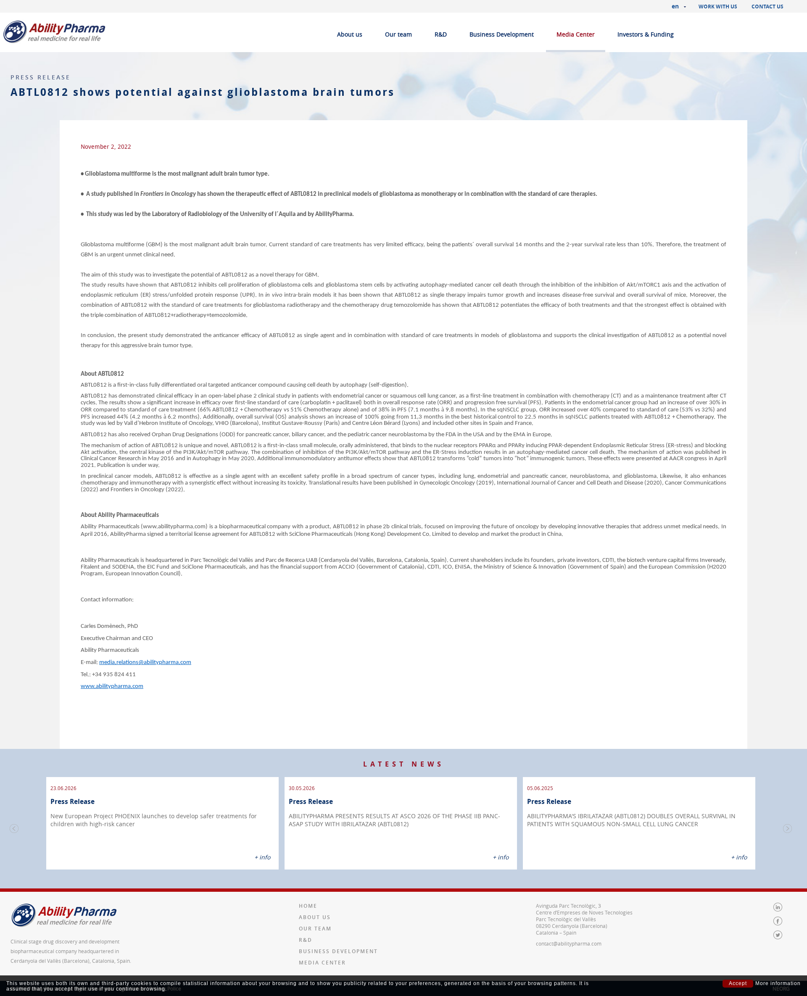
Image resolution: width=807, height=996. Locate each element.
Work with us (718, 6)
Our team (398, 34)
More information (778, 983)
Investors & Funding (645, 34)
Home (308, 905)
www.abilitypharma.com (112, 686)
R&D (441, 34)
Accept (738, 983)
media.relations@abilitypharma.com (145, 662)
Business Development (501, 34)
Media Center (575, 34)
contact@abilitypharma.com (568, 943)
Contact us (767, 6)
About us (349, 34)
